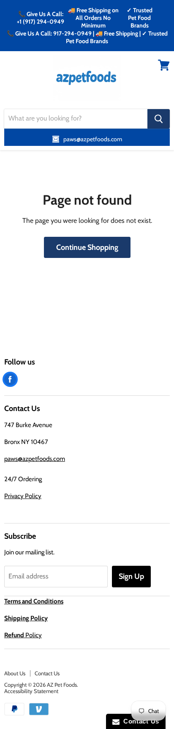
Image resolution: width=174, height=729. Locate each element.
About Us (14, 673)
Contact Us (47, 673)
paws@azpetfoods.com (34, 459)
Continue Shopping (87, 247)
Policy (23, 635)
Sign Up (131, 576)
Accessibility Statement (31, 691)
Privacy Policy (22, 496)
